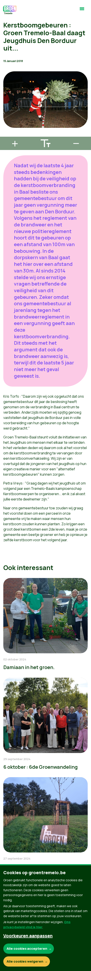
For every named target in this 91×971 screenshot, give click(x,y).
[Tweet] (6, 122)
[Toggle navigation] (82, 10)
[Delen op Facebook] (6, 109)
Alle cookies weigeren (25, 961)
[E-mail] (6, 134)
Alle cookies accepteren (27, 948)
